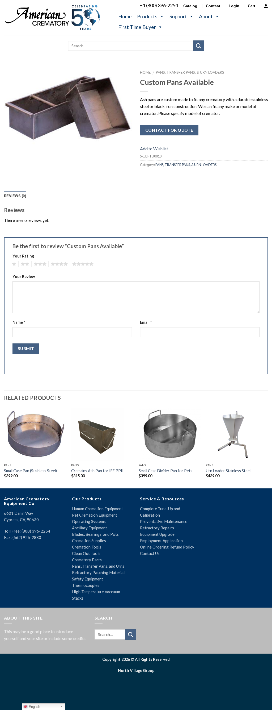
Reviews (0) (15, 196)
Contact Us (150, 553)
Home (125, 16)
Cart (251, 6)
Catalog (190, 6)
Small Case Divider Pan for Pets (165, 470)
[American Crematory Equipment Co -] (56, 17)
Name (18, 322)
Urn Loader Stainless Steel (228, 470)
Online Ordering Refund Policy (167, 547)
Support (178, 16)
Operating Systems (89, 521)
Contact (213, 6)
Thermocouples (85, 585)
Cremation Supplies (89, 540)
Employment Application (161, 540)
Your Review (23, 276)
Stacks (77, 598)
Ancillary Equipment (89, 527)
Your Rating (23, 256)
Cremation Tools (86, 547)
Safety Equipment (87, 578)
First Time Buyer (137, 27)
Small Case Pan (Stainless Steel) (30, 470)
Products (147, 16)
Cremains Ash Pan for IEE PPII (97, 470)
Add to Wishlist (154, 148)
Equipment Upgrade (157, 534)
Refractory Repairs (157, 527)
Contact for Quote (169, 130)
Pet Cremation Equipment (94, 515)
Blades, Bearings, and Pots (95, 534)
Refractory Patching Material (98, 572)
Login (234, 6)
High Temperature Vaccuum (96, 591)
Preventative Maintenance (163, 521)
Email (146, 322)
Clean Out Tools (86, 553)
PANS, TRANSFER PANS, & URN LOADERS (190, 72)
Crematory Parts (87, 559)
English (34, 707)
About (206, 16)
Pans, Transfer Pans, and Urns (98, 566)
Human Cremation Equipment (97, 508)
